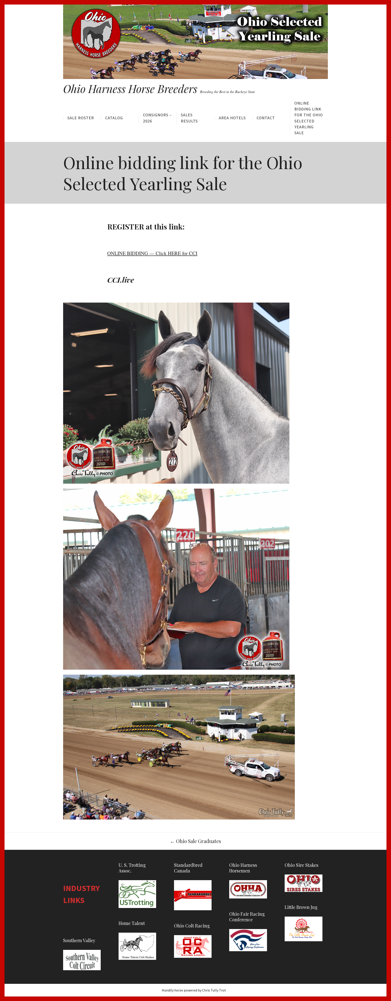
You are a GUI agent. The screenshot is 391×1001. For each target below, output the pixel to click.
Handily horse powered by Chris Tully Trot (194, 990)
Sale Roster (80, 117)
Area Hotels (232, 117)
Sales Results (189, 117)
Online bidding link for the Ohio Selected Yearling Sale (308, 117)
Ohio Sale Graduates (195, 841)
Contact (266, 117)
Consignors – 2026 (157, 117)
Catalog (114, 117)
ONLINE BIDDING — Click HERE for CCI (152, 253)
